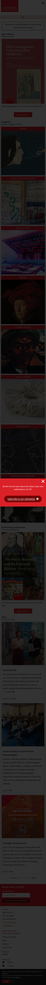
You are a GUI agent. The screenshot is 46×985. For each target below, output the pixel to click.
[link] (23, 499)
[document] (23, 492)
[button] (43, 481)
